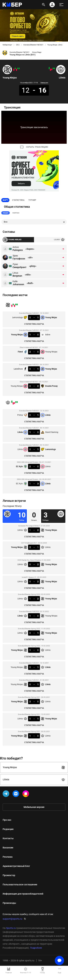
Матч (5, 200)
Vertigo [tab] (15, 213)
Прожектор (9, 875)
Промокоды (9, 903)
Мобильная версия (34, 807)
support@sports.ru (12, 918)
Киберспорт (7, 45)
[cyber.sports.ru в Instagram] (26, 794)
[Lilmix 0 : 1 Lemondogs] (51, 69)
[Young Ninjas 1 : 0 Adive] (17, 68)
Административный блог (16, 866)
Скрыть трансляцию (37, 147)
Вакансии (8, 847)
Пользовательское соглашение (20, 884)
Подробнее (36, 947)
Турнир (32, 200)
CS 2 (17, 45)
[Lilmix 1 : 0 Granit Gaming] (53, 68)
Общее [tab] (5, 213)
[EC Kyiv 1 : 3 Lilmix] (49, 68)
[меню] (61, 4)
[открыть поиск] (44, 5)
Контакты (8, 838)
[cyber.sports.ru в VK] (16, 794)
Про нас (7, 820)
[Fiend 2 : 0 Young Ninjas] (16, 70)
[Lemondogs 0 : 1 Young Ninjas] (19, 68)
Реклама (8, 856)
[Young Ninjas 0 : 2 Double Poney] (13, 70)
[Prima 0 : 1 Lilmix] (54, 68)
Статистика (18, 200)
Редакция (8, 829)
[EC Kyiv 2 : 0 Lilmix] (50, 70)
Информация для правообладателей (23, 893)
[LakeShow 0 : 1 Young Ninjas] (15, 68)
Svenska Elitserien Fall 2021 (33, 45)
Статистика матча (34, 324)
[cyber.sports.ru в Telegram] (7, 794)
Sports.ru (11, 928)
